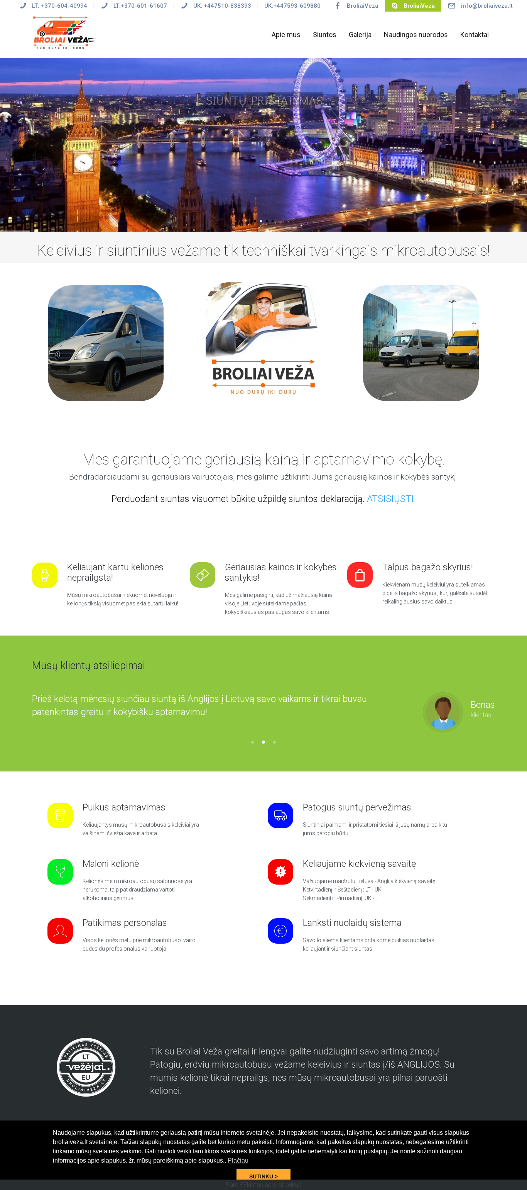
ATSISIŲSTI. (391, 498)
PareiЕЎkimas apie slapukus (263, 1184)
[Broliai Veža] (66, 32)
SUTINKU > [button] (263, 1176)
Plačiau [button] (238, 1160)
